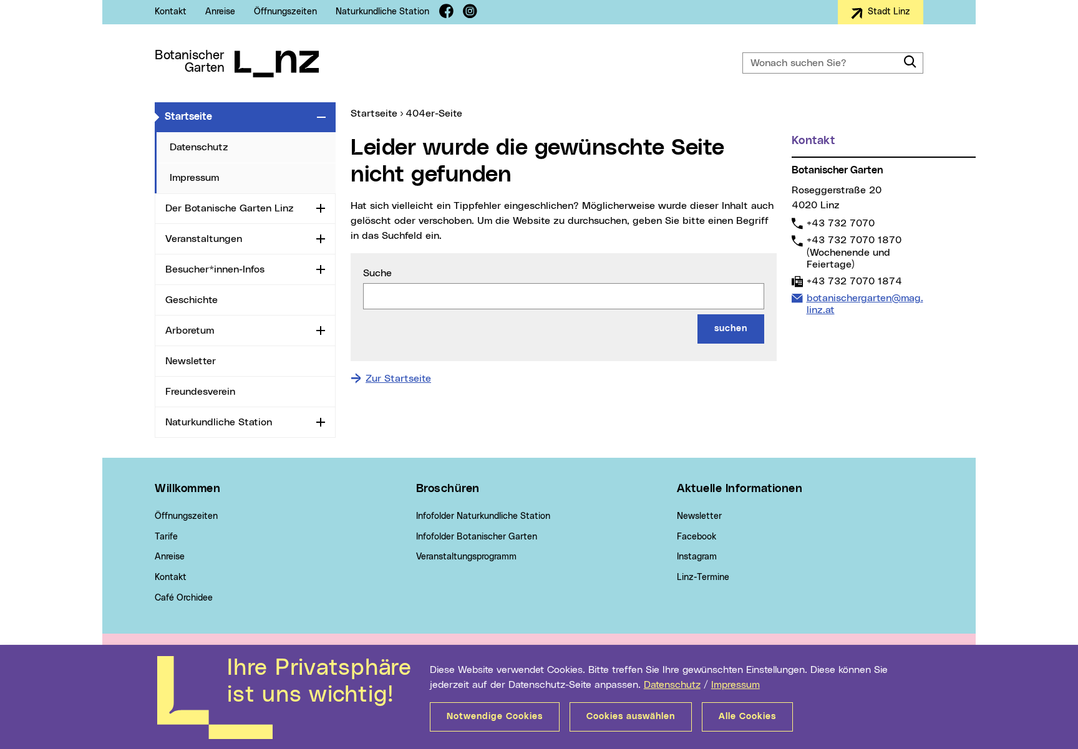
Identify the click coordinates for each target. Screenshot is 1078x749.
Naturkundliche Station (382, 11)
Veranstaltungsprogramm (466, 557)
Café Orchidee (184, 598)
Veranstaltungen (203, 239)
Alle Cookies (747, 716)
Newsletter (190, 361)
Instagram (697, 557)
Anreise (220, 11)
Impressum (735, 685)
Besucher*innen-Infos (215, 269)
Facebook (696, 537)
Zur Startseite (398, 379)
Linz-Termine (703, 577)
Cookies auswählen (630, 716)
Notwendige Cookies (495, 716)
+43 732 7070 (840, 223)
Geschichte (191, 300)
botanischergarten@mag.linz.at (864, 303)
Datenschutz (672, 685)
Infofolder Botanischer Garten (476, 537)
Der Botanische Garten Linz (229, 208)
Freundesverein (200, 392)
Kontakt (171, 11)
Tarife (166, 537)
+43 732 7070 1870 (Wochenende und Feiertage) (853, 251)
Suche (377, 273)
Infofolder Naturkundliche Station (483, 516)
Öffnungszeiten (285, 11)
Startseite (238, 116)
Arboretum (189, 331)
